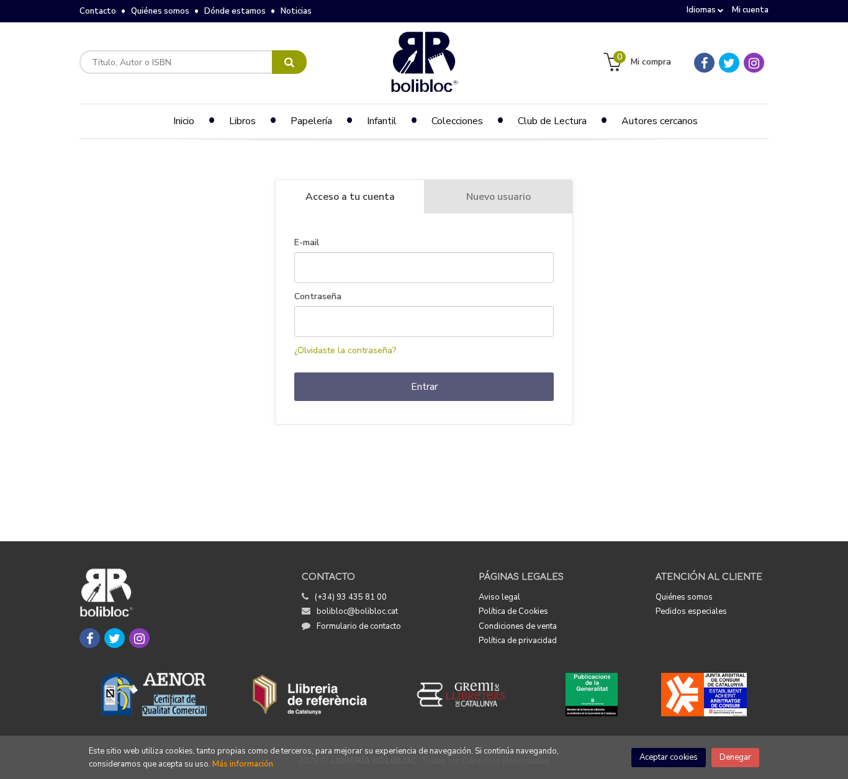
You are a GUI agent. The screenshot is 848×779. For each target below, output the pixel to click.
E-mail (306, 242)
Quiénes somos (160, 11)
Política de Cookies (513, 611)
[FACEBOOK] (704, 63)
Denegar (735, 757)
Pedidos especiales (691, 611)
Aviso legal (499, 597)
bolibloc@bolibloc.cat (357, 611)
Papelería (311, 121)
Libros (242, 121)
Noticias (296, 11)
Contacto (97, 11)
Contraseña (317, 296)
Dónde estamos (235, 11)
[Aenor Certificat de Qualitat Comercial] (154, 694)
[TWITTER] (729, 63)
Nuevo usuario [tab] (498, 197)
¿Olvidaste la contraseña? (345, 350)
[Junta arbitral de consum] (704, 694)
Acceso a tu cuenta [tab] (350, 197)
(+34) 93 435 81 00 (351, 597)
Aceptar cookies (668, 757)
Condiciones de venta (518, 626)
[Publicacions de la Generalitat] (591, 694)
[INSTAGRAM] (754, 63)
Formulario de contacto (359, 626)
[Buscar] (289, 62)
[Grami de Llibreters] (467, 694)
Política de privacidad (518, 640)
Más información (242, 764)
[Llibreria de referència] (310, 694)
